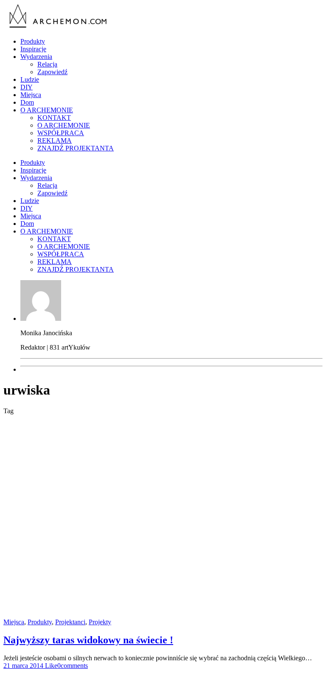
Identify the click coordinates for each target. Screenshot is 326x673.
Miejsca (30, 94)
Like (50, 665)
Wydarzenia (36, 56)
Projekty (100, 622)
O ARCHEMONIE (46, 110)
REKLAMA (54, 140)
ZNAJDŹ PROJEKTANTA (75, 148)
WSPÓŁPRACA (60, 132)
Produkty (32, 41)
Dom (27, 102)
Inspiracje (33, 49)
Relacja (47, 64)
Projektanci (70, 622)
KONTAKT (54, 117)
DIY (26, 87)
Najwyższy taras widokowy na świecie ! (88, 639)
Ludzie (29, 79)
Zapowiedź (52, 71)
